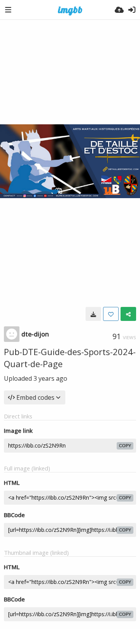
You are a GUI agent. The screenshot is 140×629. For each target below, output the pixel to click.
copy (125, 445)
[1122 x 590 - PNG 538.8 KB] (93, 314)
